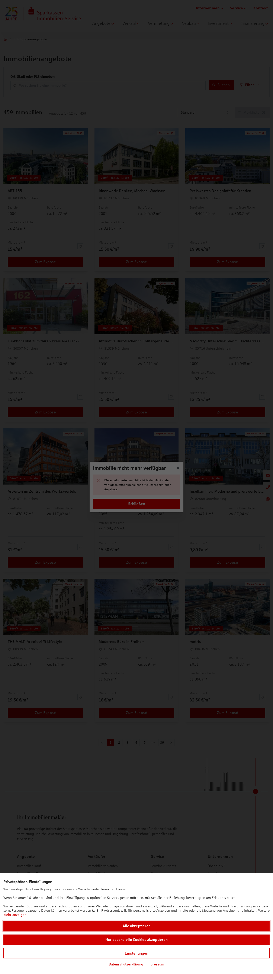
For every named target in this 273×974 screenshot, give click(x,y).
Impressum (155, 964)
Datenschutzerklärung (126, 964)
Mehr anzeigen (14, 915)
